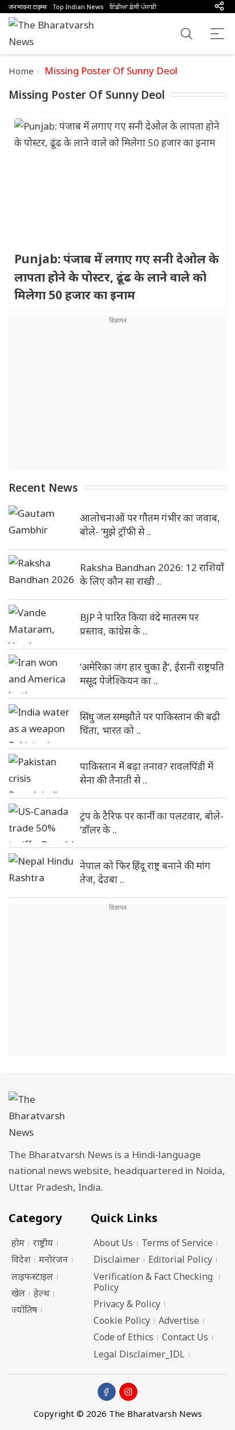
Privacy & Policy (127, 1304)
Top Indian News (78, 6)
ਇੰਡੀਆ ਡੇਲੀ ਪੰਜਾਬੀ (133, 6)
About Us (113, 1242)
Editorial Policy (180, 1259)
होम (18, 1242)
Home (21, 71)
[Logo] (117, 1116)
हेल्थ (42, 1293)
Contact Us (185, 1337)
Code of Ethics (123, 1337)
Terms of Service (177, 1242)
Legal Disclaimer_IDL (139, 1354)
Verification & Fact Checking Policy (153, 1282)
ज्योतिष (24, 1309)
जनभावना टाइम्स (28, 6)
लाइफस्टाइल (32, 1276)
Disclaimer (117, 1259)
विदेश (20, 1259)
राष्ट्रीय (43, 1242)
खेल (18, 1293)
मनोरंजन (53, 1259)
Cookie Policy (122, 1320)
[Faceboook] (107, 1392)
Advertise (179, 1320)
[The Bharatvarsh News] (57, 33)
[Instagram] (128, 1392)
